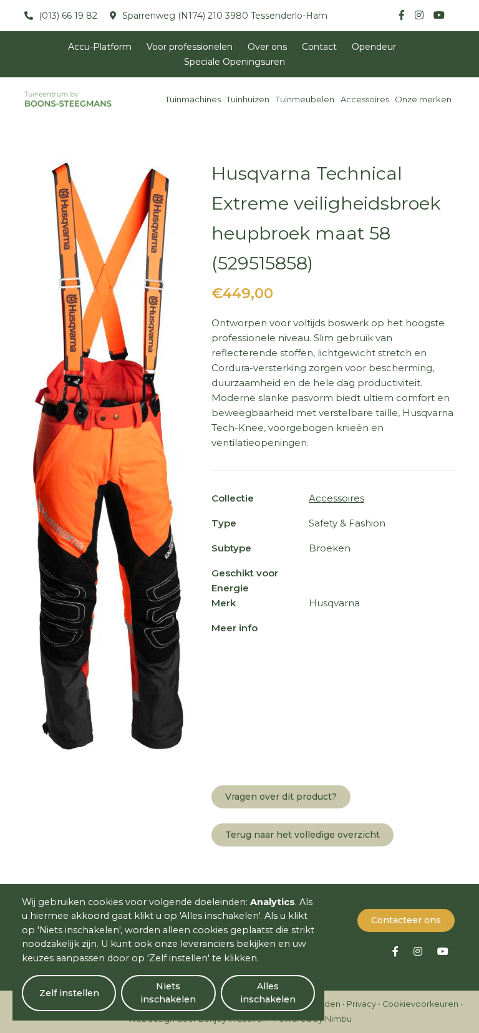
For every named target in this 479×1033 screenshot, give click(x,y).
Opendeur (374, 46)
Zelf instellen (69, 993)
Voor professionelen (190, 46)
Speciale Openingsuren (234, 61)
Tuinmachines (193, 99)
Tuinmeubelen (305, 99)
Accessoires (365, 99)
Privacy (361, 1004)
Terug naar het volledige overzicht (302, 834)
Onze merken (423, 99)
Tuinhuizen (247, 99)
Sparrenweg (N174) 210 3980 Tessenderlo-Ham (223, 15)
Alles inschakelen (268, 993)
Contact (319, 46)
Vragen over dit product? (281, 796)
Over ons (267, 46)
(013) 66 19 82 (66, 15)
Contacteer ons (406, 920)
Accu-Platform (100, 46)
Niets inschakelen (168, 993)
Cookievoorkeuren (420, 1004)
